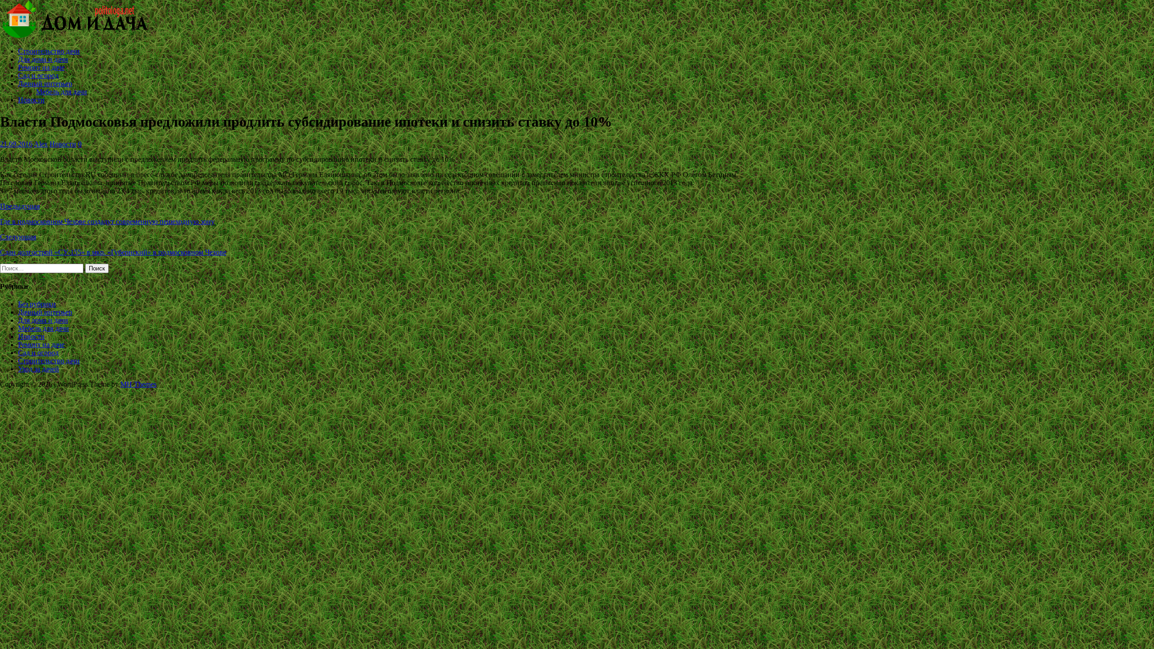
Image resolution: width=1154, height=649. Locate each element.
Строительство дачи (49, 51)
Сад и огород (38, 75)
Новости (31, 100)
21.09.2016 (16, 144)
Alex (41, 144)
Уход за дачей (38, 369)
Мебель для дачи (61, 92)
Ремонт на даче (41, 67)
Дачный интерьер (45, 83)
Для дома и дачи (43, 59)
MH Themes (138, 384)
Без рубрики (37, 304)
